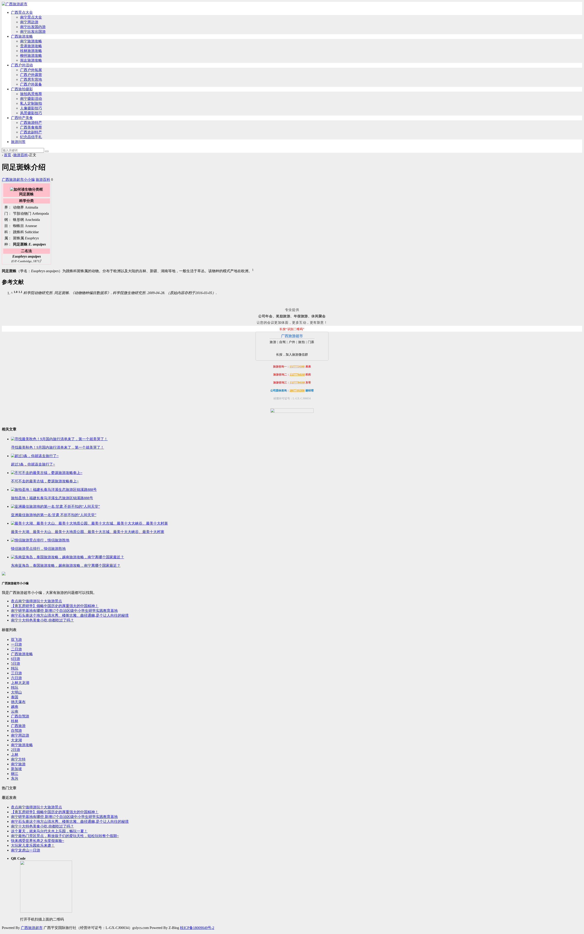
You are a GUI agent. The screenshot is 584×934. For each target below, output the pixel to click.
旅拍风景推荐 (31, 94)
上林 (14, 754)
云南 (14, 711)
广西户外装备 (31, 84)
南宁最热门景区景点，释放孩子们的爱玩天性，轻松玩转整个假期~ (65, 836)
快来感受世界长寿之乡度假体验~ (37, 841)
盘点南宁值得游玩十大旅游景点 (36, 601)
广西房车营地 (31, 79)
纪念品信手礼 (31, 137)
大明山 (16, 692)
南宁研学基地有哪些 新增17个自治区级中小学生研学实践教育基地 (64, 611)
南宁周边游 (29, 22)
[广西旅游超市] (14, 4)
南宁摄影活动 (31, 99)
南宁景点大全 (31, 17)
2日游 (15, 750)
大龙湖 (16, 740)
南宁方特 (18, 759)
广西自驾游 (20, 716)
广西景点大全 (22, 12)
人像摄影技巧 (31, 108)
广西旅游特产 (31, 122)
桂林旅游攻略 (31, 51)
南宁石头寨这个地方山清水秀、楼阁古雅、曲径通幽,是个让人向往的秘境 (70, 615)
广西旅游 (18, 726)
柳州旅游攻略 (31, 55)
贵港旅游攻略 (31, 46)
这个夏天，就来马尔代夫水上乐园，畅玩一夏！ (49, 831)
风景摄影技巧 (31, 113)
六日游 (16, 678)
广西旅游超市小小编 (18, 179)
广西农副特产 (31, 132)
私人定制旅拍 (31, 103)
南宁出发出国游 (33, 32)
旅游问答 (18, 142)
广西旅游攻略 (22, 36)
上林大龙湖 (20, 683)
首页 (7, 155)
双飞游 (16, 640)
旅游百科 (20, 155)
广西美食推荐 (31, 127)
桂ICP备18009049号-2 (197, 928)
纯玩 (14, 668)
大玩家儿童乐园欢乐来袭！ (33, 845)
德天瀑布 (18, 702)
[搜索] (47, 151)
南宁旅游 (18, 764)
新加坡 (16, 769)
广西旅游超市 (32, 928)
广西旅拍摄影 (22, 89)
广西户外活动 (22, 65)
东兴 (14, 778)
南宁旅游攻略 (31, 41)
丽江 (14, 774)
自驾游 (16, 730)
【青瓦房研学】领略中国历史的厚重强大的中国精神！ (55, 606)
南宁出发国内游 (33, 27)
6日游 (15, 659)
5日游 (15, 663)
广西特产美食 (22, 118)
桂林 (14, 721)
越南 (14, 707)
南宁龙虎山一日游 (25, 850)
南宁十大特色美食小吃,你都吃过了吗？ (42, 620)
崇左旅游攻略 (31, 60)
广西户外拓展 (31, 70)
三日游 (16, 673)
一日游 (16, 644)
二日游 (16, 649)
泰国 (14, 697)
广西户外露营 (31, 75)
